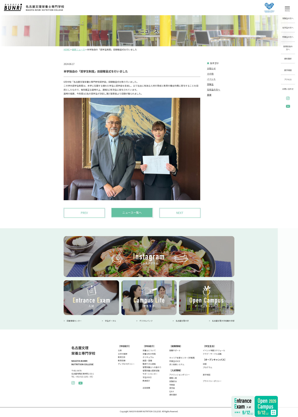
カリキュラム (148, 357)
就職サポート (175, 350)
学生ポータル (110, 320)
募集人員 (173, 377)
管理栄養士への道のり (152, 367)
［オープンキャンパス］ (215, 359)
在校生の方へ (213, 89)
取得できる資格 (149, 364)
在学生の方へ (287, 27)
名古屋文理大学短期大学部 (223, 320)
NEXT (179, 213)
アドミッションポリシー (179, 374)
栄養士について (149, 350)
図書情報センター (74, 320)
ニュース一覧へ (132, 212)
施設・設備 (147, 360)
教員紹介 (146, 380)
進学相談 (288, 70)
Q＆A (171, 391)
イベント (211, 79)
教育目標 (121, 360)
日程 (205, 364)
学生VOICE (147, 377)
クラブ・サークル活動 (212, 353)
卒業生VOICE (174, 361)
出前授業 (146, 387)
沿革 (120, 350)
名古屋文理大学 (182, 320)
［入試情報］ (175, 370)
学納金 (172, 384)
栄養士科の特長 (149, 353)
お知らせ (211, 68)
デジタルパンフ (146, 320)
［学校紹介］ (124, 346)
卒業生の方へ (287, 37)
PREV (84, 213)
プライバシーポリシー (212, 381)
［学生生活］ (209, 346)
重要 (209, 94)
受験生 (210, 84)
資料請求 (288, 58)
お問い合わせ (287, 89)
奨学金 (172, 388)
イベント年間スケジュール (214, 350)
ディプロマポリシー (126, 364)
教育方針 (121, 357)
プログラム (207, 367)
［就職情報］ (175, 346)
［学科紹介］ (149, 346)
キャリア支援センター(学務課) (182, 357)
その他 (210, 73)
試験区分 (173, 381)
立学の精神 (122, 353)
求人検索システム (176, 364)
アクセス (288, 79)
